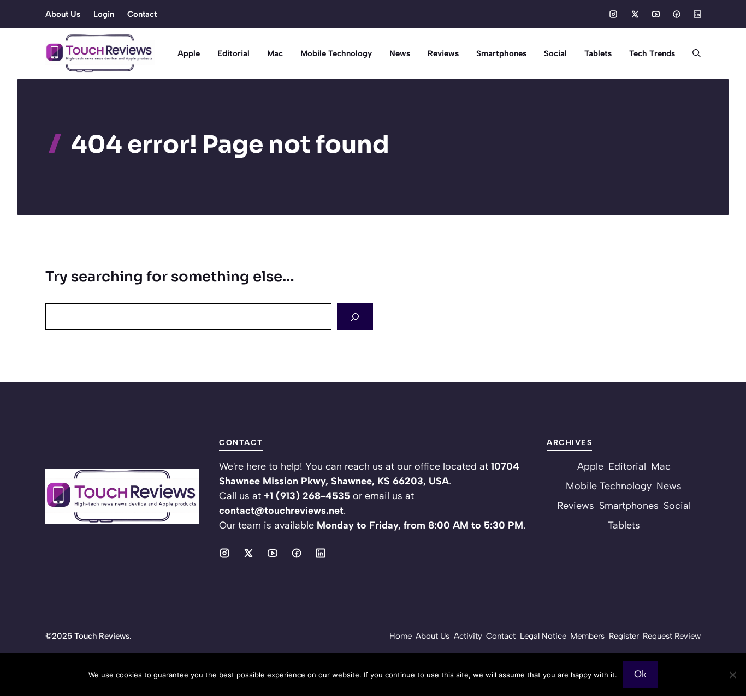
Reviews (443, 53)
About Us (62, 14)
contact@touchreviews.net (281, 511)
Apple (188, 53)
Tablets (598, 53)
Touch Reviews (101, 636)
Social (555, 53)
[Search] (355, 316)
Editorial (233, 53)
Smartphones (501, 53)
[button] (692, 53)
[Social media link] (613, 14)
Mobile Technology (336, 53)
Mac (275, 53)
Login (103, 14)
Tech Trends (652, 53)
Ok (640, 674)
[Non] (732, 674)
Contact (142, 14)
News (399, 53)
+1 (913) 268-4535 (307, 496)
